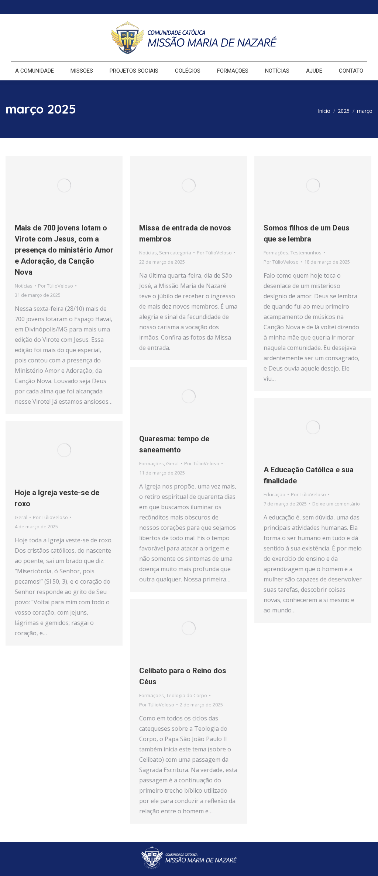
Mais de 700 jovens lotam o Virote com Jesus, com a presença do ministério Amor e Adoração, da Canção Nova (64, 250)
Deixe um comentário (336, 503)
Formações (276, 252)
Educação (274, 494)
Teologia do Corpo (186, 695)
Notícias (23, 285)
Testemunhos (306, 252)
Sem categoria (175, 252)
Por (55, 285)
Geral (172, 463)
